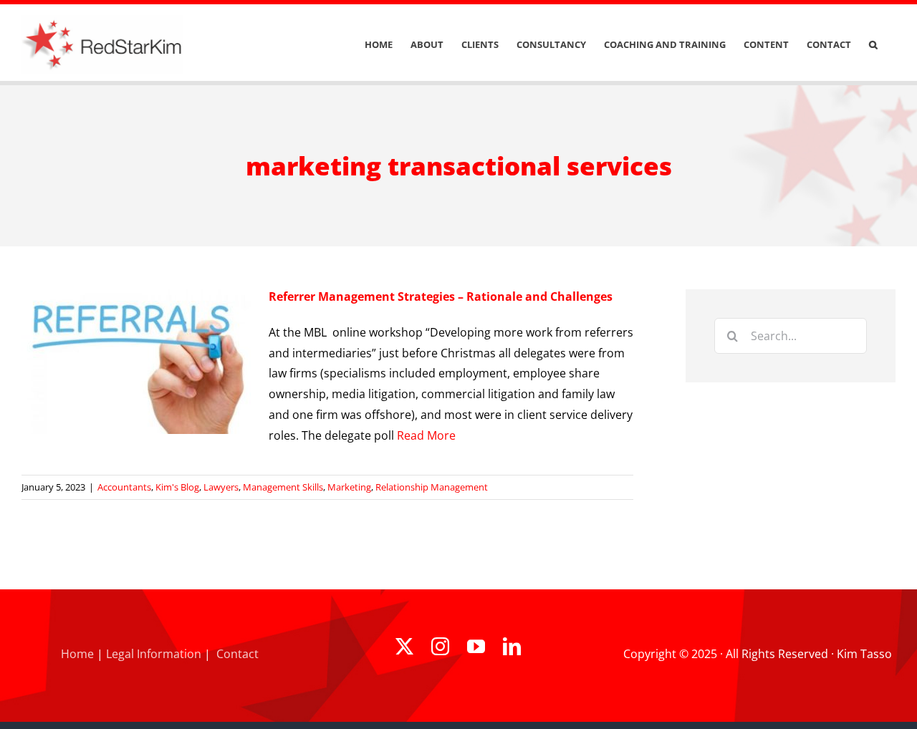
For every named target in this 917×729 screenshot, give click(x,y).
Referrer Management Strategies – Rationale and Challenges (441, 296)
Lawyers (221, 487)
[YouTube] (476, 646)
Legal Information (153, 654)
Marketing (349, 487)
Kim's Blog (177, 487)
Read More (426, 435)
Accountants (124, 487)
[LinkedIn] (512, 646)
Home (77, 654)
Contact (237, 654)
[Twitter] (404, 646)
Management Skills (283, 487)
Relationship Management (431, 487)
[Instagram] (440, 646)
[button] (873, 44)
